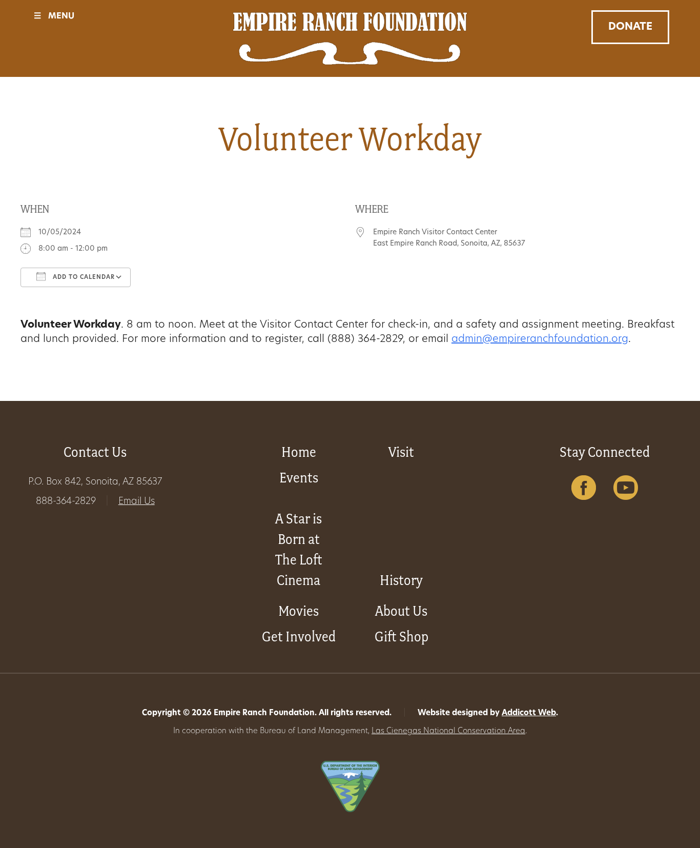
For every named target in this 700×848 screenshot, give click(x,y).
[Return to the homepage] (350, 38)
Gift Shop (401, 636)
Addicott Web (529, 713)
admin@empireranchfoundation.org (539, 339)
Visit (401, 451)
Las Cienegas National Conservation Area (448, 731)
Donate (630, 27)
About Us (401, 610)
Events (298, 477)
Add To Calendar (83, 277)
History (401, 580)
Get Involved (299, 636)
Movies (298, 610)
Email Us (136, 502)
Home (298, 451)
